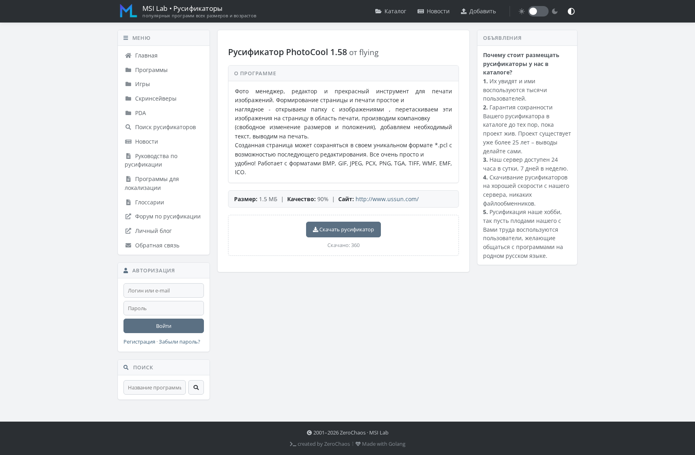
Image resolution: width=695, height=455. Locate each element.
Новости (438, 11)
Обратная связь (156, 245)
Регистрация (139, 341)
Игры (142, 84)
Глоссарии (149, 202)
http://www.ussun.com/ (387, 199)
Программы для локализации (152, 183)
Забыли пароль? (179, 341)
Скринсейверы (155, 98)
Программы (151, 70)
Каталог (395, 11)
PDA (140, 113)
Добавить (482, 11)
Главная (146, 55)
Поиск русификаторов (165, 127)
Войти (163, 325)
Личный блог (153, 231)
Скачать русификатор (346, 229)
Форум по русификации (167, 216)
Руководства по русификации (151, 160)
